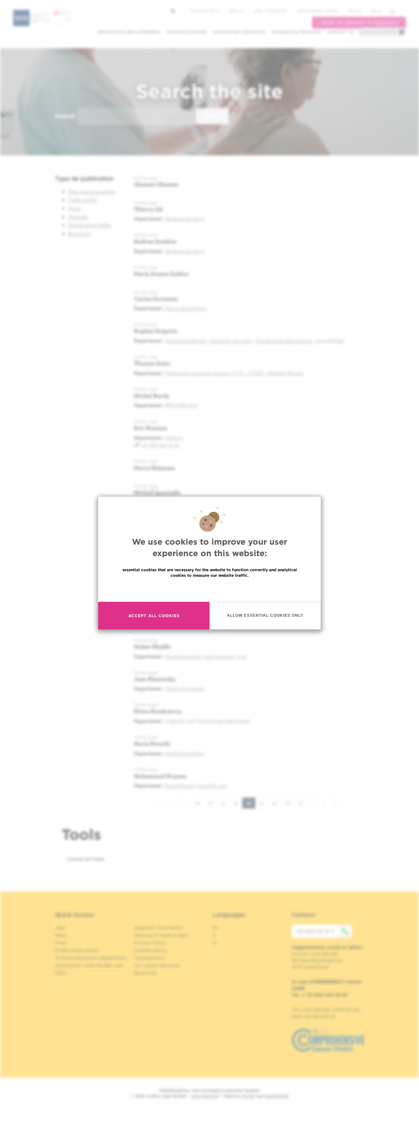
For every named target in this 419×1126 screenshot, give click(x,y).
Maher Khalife (152, 646)
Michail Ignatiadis (157, 492)
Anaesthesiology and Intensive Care (206, 656)
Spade (248, 1096)
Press (61, 942)
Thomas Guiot (152, 363)
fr (214, 935)
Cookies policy (150, 950)
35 (276, 802)
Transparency (149, 957)
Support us (340, 32)
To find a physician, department (90, 957)
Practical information (378, 31)
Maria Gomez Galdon (161, 273)
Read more (209, 589)
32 (238, 802)
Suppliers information (158, 927)
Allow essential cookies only (265, 615)
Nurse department (186, 308)
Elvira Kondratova (158, 711)
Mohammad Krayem (160, 776)
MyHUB (354, 11)
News (234, 11)
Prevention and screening (129, 32)
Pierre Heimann (154, 467)
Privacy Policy (150, 942)
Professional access (317, 11)
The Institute (203, 11)
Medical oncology (185, 218)
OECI (60, 972)
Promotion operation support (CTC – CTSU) (215, 373)
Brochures (145, 972)
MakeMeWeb (276, 1096)
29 (199, 802)
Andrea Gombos (155, 241)
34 (263, 802)
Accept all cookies (154, 615)
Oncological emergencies (284, 340)
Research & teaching (296, 32)
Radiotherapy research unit (196, 785)
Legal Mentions (205, 1096)
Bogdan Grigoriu (155, 330)
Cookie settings (85, 859)
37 (302, 802)
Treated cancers (186, 32)
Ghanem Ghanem (156, 184)
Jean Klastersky (155, 678)
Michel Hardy (152, 395)
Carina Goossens (156, 298)
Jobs (60, 927)
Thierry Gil (148, 209)
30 (212, 802)
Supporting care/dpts (239, 32)
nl (215, 942)
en (373, 11)
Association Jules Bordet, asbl (89, 965)
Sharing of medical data (161, 935)
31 (225, 802)
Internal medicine (186, 340)
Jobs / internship (270, 11)
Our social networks (157, 965)
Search (65, 115)
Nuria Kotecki (152, 743)
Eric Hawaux (150, 427)
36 (289, 802)
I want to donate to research (359, 22)
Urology (174, 437)
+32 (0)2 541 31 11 (314, 931)
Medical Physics (285, 373)
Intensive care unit (231, 340)
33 (250, 804)
